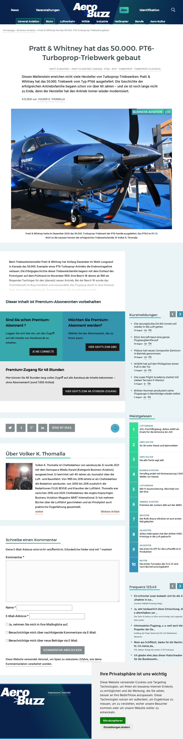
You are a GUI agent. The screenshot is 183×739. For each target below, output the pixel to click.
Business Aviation (26, 30)
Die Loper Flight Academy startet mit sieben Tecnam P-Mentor (156, 379)
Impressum (54, 693)
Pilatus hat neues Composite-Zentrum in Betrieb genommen (157, 352)
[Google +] (31, 428)
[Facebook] (21, 428)
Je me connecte (43, 351)
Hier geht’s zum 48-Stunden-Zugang (91, 391)
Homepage (9, 30)
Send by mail (62, 427)
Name (11, 607)
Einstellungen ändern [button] (117, 727)
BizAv (49, 21)
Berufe (139, 21)
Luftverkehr (67, 21)
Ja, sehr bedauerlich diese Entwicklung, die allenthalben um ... (158, 611)
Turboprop (125, 69)
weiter (39, 511)
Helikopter (121, 21)
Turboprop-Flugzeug (147, 69)
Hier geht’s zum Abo (102, 347)
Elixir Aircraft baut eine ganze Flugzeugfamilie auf (152, 339)
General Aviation (28, 21)
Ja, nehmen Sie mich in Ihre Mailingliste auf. (38, 624)
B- (145, 384)
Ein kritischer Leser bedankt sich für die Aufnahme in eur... (158, 598)
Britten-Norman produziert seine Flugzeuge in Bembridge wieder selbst (157, 392)
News (15, 10)
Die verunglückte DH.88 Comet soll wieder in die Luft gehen (155, 325)
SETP (114, 69)
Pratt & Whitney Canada (87, 69)
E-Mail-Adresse (17, 616)
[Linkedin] (42, 428)
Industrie (102, 21)
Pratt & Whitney (59, 69)
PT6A (107, 69)
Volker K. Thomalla (51, 99)
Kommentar (15, 557)
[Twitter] (10, 428)
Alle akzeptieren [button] (113, 720)
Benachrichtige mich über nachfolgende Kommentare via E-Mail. (52, 632)
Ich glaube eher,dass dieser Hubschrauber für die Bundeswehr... (158, 657)
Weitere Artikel (110, 511)
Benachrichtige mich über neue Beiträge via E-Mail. (43, 640)
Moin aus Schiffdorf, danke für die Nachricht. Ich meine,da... (158, 644)
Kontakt (66, 693)
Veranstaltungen (48, 10)
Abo (124, 10)
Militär (86, 21)
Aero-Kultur (157, 21)
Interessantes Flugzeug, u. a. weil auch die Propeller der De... (158, 628)
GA (145, 330)
